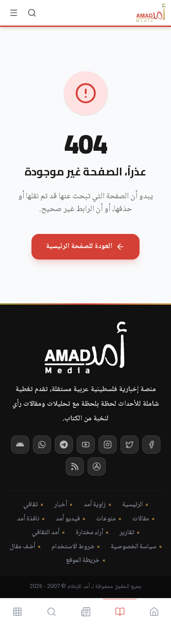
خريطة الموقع (83, 561)
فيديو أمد (68, 519)
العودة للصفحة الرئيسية (79, 246)
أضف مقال (22, 547)
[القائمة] (13, 13)
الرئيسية (132, 505)
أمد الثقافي (45, 533)
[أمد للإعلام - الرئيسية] (151, 13)
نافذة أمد (28, 519)
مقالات (140, 519)
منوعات (106, 519)
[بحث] (32, 13)
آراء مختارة (89, 533)
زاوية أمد (94, 505)
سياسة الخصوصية (133, 547)
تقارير (126, 533)
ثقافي (30, 505)
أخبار (60, 505)
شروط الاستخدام (73, 547)
